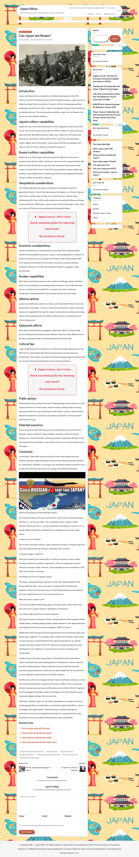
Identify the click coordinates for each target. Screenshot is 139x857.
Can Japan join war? (101, 165)
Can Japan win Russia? (51, 751)
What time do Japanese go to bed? (36, 737)
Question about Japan (25, 32)
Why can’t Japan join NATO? (104, 168)
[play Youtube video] (52, 490)
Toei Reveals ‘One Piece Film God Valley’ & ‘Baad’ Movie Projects (106, 87)
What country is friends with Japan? (37, 733)
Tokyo (95, 217)
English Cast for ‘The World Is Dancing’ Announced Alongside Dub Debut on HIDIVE (105, 79)
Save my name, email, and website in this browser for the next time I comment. (43, 825)
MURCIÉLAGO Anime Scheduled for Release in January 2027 (106, 105)
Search (96, 30)
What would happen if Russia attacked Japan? (48, 754)
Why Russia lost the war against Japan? (29, 757)
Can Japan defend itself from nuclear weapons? (31, 751)
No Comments (48, 39)
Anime (95, 204)
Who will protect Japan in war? (70, 754)
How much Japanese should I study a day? (39, 742)
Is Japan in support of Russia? (27, 754)
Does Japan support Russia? (104, 161)
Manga (96, 209)
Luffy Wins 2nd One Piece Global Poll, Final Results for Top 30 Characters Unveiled (106, 97)
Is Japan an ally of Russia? (66, 751)
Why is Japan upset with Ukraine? (36, 728)
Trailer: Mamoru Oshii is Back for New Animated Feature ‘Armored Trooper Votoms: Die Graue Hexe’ (106, 116)
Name (22, 816)
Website (67, 816)
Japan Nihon (29, 8)
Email (45, 816)
